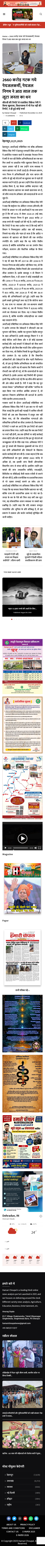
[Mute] (35, 848)
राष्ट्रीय (23, 1504)
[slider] (20, 848)
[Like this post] (14, 122)
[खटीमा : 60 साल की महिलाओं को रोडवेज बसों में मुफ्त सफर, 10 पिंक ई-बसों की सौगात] (22, 1434)
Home (4, 36)
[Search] (42, 14)
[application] (22, 836)
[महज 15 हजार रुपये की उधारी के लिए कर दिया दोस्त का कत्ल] (22, 591)
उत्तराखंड (23, 1481)
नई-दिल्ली (23, 1493)
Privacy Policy (27, 1524)
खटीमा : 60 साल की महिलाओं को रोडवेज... (23, 25)
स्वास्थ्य (23, 1487)
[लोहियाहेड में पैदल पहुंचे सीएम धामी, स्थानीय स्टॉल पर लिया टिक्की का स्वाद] (22, 1354)
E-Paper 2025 (29, 1531)
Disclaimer (34, 1528)
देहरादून (23, 1475)
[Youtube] (25, 1518)
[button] (4, 599)
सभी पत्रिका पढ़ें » (22, 990)
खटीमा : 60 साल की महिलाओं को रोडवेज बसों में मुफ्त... (21, 1453)
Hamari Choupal (10, 112)
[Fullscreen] (39, 848)
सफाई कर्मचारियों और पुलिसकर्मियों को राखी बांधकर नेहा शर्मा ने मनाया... (22, 1415)
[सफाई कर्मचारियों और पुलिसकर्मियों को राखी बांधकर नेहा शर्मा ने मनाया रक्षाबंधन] (22, 1394)
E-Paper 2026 (22, 1535)
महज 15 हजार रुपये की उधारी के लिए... (22, 608)
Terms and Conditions (13, 1528)
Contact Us (12, 1531)
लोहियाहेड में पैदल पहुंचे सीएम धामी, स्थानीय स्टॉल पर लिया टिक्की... (21, 1374)
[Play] (5, 848)
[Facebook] (9, 1518)
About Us (11, 1524)
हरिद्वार (23, 1499)
